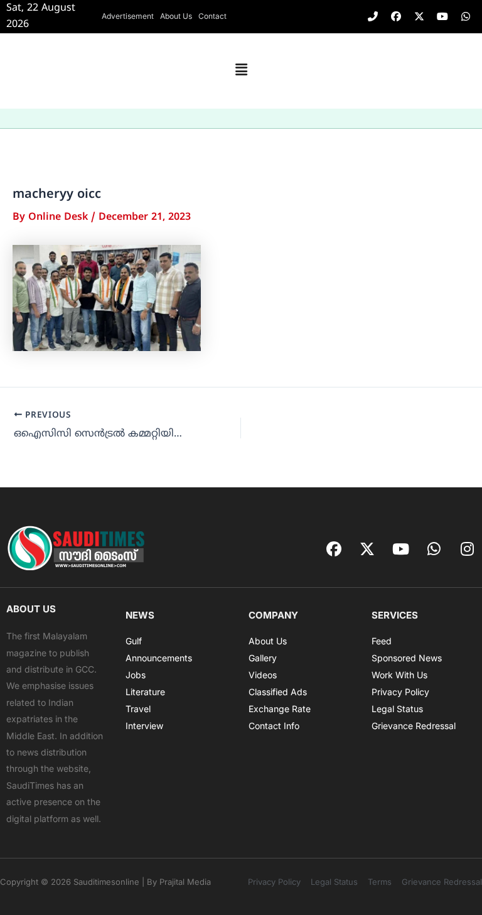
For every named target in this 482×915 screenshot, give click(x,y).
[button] (241, 71)
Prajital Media (185, 882)
